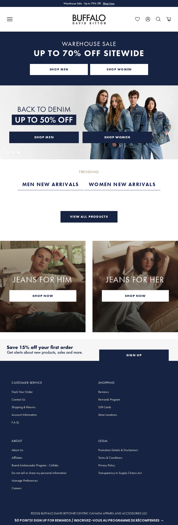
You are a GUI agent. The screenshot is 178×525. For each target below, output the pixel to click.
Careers (17, 488)
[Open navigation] (10, 19)
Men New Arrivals (50, 184)
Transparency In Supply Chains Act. (120, 473)
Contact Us (18, 399)
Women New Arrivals (122, 184)
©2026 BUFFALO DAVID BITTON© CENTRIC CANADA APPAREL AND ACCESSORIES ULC (89, 513)
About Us (17, 450)
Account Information (24, 415)
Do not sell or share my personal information (39, 473)
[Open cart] (168, 19)
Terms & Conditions (110, 458)
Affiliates (17, 458)
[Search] (158, 19)
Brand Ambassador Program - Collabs (35, 465)
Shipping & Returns (23, 407)
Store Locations (107, 415)
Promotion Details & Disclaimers (118, 450)
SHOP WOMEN (119, 69)
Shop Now (108, 3)
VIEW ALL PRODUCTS (89, 216)
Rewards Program (109, 399)
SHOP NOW (42, 296)
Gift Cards (104, 407)
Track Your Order (22, 392)
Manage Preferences (25, 480)
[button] (89, 520)
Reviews (103, 392)
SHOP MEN (59, 69)
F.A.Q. (15, 422)
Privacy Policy (106, 465)
